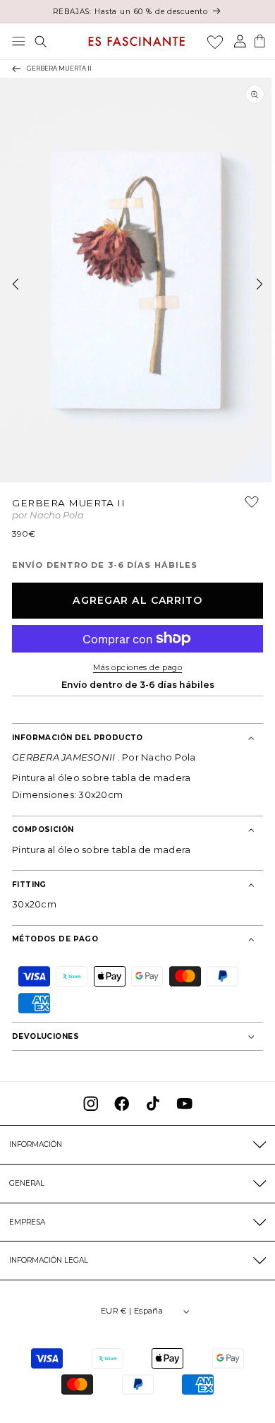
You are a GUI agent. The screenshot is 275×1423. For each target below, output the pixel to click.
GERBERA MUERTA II (59, 68)
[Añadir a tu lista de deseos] (245, 507)
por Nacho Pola (48, 515)
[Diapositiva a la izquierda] (15, 284)
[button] (18, 41)
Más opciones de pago (138, 667)
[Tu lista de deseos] (215, 41)
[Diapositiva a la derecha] (259, 284)
